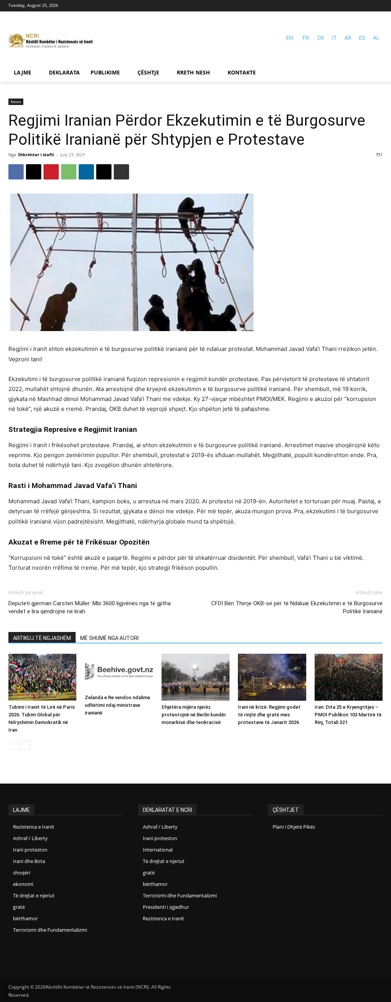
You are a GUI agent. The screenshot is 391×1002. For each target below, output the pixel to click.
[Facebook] (367, 6)
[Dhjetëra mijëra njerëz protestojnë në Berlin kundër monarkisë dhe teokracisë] (195, 677)
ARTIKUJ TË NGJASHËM (42, 638)
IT (334, 37)
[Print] (121, 171)
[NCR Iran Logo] (53, 41)
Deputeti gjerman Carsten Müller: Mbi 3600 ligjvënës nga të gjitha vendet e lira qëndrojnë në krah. (89, 607)
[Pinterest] (51, 171)
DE (320, 37)
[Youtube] (378, 6)
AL (376, 37)
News (16, 101)
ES (362, 37)
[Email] (103, 171)
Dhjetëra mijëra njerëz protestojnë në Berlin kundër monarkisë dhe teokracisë (194, 714)
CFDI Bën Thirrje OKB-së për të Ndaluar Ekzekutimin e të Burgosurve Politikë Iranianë (297, 607)
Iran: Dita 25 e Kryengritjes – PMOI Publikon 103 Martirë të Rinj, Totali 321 (348, 714)
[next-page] (25, 745)
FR (305, 37)
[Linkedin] (86, 171)
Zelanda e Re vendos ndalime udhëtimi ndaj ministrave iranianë (117, 705)
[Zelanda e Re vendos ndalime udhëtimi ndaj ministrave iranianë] (119, 672)
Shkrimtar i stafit (36, 154)
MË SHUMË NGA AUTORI (109, 638)
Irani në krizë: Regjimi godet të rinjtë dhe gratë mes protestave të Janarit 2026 (269, 714)
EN (289, 37)
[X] (33, 171)
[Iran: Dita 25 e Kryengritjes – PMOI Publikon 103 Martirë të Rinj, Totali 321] (349, 677)
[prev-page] (13, 745)
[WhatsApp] (68, 171)
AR (347, 37)
